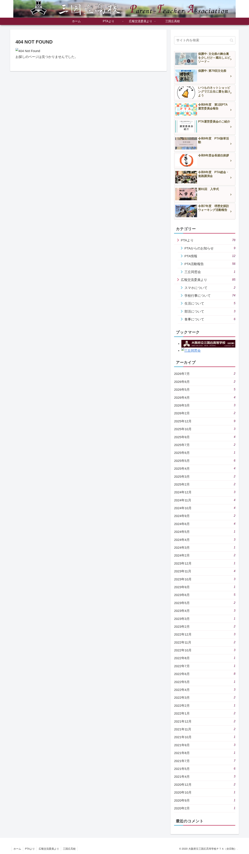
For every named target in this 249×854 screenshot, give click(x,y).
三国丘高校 (69, 848)
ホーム (17, 848)
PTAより (30, 848)
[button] (231, 40)
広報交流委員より (49, 848)
